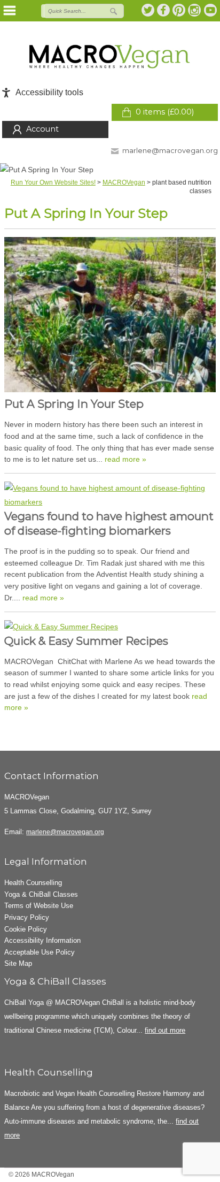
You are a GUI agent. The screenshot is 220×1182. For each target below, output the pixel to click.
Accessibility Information (42, 940)
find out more (165, 1030)
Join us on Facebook (164, 10)
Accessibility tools (49, 92)
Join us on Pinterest (179, 10)
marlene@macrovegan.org (170, 150)
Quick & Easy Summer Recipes (86, 640)
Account (42, 129)
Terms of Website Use (38, 906)
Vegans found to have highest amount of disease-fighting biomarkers (109, 523)
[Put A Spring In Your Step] (110, 317)
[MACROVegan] (110, 56)
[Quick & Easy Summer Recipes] (110, 627)
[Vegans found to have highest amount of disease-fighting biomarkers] (110, 495)
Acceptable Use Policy (39, 952)
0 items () (165, 112)
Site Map (18, 963)
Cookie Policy (25, 929)
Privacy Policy (26, 917)
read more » (125, 459)
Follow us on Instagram (195, 10)
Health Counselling (33, 883)
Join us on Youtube (210, 10)
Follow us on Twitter (148, 10)
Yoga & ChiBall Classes (41, 894)
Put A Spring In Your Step (74, 403)
